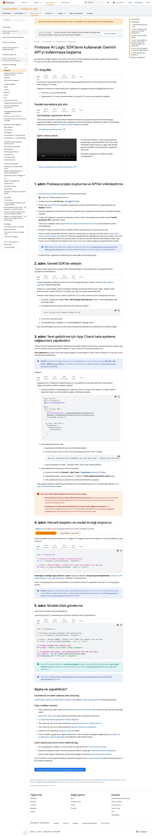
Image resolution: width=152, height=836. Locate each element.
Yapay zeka (34, 13)
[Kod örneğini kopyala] (118, 310)
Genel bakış (6, 13)
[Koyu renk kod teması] (115, 310)
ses (55, 716)
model (107, 582)
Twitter (73, 805)
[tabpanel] (79, 89)
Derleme (24, 2)
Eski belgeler (115, 815)
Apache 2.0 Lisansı (101, 780)
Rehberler (33, 798)
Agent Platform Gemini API (69, 533)
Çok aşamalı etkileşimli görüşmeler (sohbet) (55, 720)
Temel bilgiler (19, 13)
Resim (41, 716)
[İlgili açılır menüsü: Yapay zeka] (40, 13)
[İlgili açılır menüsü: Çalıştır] (41, 2)
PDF (45, 716)
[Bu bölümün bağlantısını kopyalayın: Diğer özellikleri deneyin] (59, 705)
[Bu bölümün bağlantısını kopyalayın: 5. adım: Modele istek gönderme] (85, 606)
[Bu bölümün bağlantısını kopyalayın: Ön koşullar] (53, 70)
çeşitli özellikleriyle (92, 667)
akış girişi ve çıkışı (65, 731)
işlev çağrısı (113, 734)
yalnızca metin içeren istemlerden (78, 710)
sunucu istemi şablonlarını (57, 596)
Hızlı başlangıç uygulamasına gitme (50, 129)
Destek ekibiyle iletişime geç (120, 798)
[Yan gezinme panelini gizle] (25, 832)
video (50, 716)
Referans (33, 802)
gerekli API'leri (53, 205)
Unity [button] (81, 77)
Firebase (37, 42)
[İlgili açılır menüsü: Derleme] (29, 2)
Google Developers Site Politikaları (46, 782)
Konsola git (139, 2)
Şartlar (32, 831)
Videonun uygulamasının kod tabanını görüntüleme (56, 167)
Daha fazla (64, 2)
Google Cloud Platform (89, 823)
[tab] (38, 76)
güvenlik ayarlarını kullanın (102, 754)
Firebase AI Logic (29, 9)
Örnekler (90, 13)
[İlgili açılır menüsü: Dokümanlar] (56, 2)
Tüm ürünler (105, 823)
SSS (112, 811)
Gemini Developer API (47, 533)
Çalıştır (36, 2)
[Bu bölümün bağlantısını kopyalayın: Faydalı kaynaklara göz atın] (70, 104)
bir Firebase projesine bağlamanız (70, 125)
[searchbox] (13, 20)
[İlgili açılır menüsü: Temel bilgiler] (26, 13)
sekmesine (53, 364)
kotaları (84, 700)
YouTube (73, 808)
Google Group (116, 805)
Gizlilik (39, 831)
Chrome (65, 823)
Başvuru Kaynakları (76, 13)
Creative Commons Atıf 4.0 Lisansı (69, 780)
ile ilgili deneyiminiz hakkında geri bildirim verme (60, 770)
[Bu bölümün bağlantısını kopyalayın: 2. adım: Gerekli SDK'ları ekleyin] (83, 264)
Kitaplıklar (33, 808)
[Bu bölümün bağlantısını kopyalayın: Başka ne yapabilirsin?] (69, 689)
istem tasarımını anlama (97, 747)
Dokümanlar (50, 2)
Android (56, 823)
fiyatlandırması (95, 700)
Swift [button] (38, 77)
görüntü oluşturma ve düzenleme (84, 727)
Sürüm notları (115, 808)
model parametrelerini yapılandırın (103, 751)
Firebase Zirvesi (76, 802)
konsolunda (46, 194)
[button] (12, 42)
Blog (130, 2)
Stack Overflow (116, 802)
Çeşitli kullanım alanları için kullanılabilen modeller (52, 700)
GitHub (32, 811)
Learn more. (109, 22)
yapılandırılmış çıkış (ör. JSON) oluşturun (86, 723)
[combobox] (94, 2)
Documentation (10, 9)
